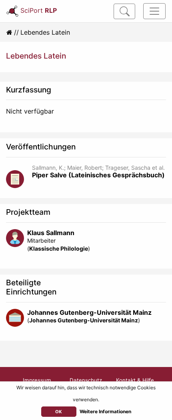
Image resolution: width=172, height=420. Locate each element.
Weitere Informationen (105, 411)
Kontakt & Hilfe (135, 380)
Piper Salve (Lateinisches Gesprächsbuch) (98, 175)
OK (58, 411)
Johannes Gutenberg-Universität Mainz (89, 312)
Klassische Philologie (58, 248)
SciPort (38, 10)
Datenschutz (86, 380)
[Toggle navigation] (154, 11)
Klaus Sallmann (50, 233)
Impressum (37, 380)
